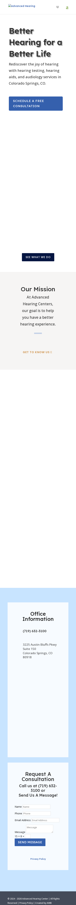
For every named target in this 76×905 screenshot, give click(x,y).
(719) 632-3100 (34, 631)
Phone (18, 813)
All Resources (54, 577)
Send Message (30, 842)
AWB (49, 902)
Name (18, 806)
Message (20, 832)
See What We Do (38, 257)
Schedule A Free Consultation (28, 103)
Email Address (23, 820)
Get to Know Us (36, 352)
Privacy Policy (38, 859)
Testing (38, 215)
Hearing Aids (38, 158)
